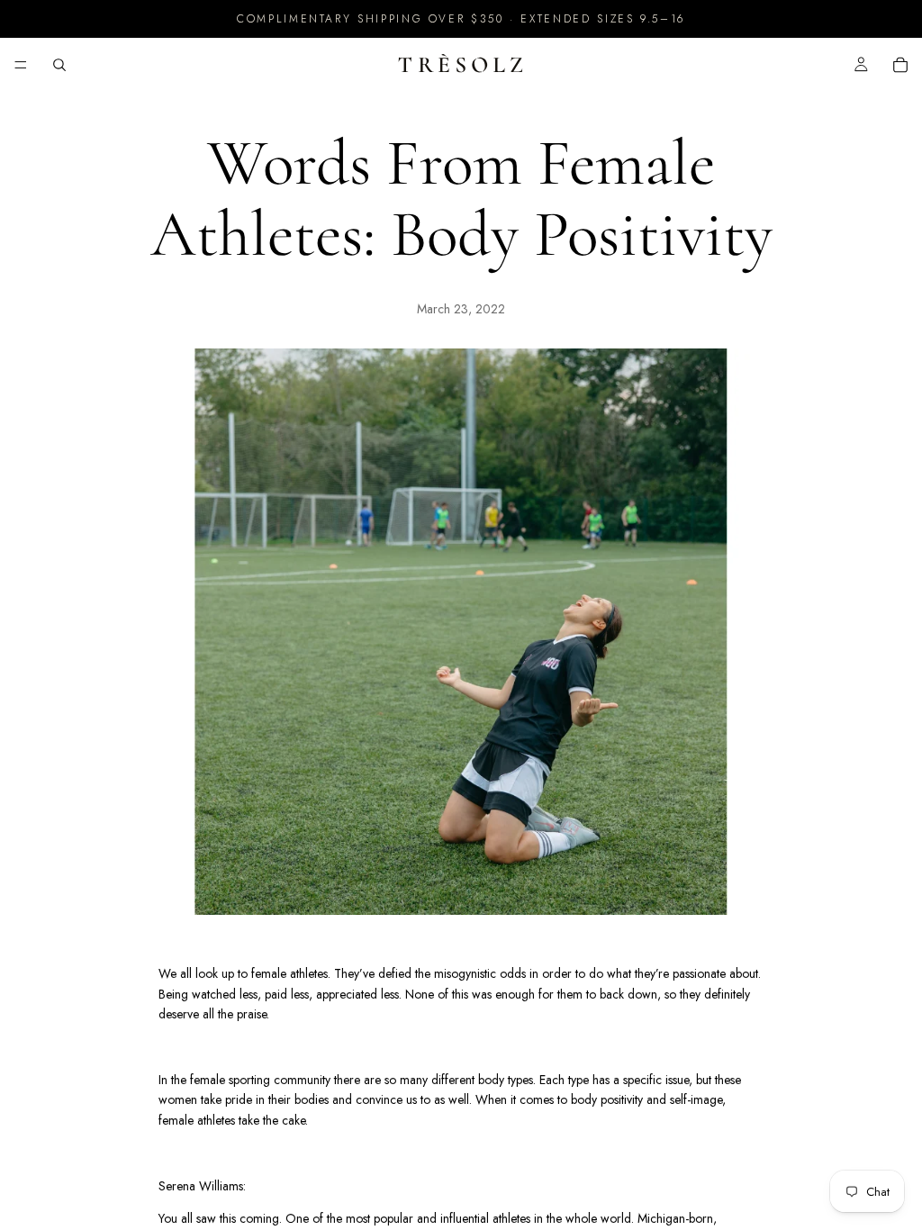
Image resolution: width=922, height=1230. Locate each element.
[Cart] (900, 65)
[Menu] (20, 65)
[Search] (59, 65)
